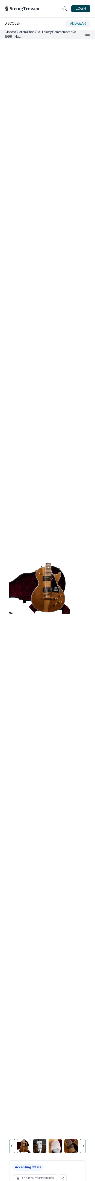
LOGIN (81, 8)
